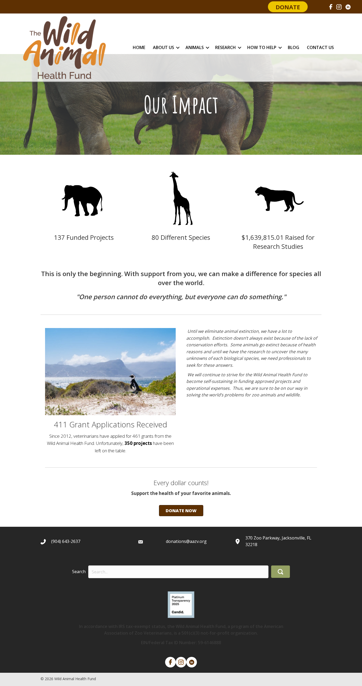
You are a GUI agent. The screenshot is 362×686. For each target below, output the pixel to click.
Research (225, 47)
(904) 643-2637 (65, 541)
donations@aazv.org (186, 541)
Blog (293, 47)
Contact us (320, 47)
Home (139, 47)
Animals (195, 47)
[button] (178, 48)
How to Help (261, 47)
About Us (163, 47)
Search (79, 571)
